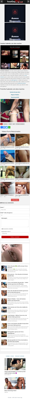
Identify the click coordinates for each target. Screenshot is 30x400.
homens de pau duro (15, 92)
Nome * (2, 207)
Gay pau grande (15, 97)
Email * (6, 212)
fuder (10, 124)
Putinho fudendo (20, 124)
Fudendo (5, 124)
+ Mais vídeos (15, 200)
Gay (14, 124)
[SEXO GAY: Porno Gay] (15, 2)
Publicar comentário (15, 237)
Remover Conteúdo (19, 356)
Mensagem (4, 218)
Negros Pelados (15, 94)
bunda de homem (22, 83)
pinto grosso (14, 80)
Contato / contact (10, 356)
